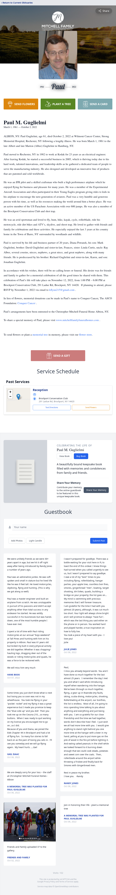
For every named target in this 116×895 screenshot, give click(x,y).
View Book (64, 456)
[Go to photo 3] (23, 838)
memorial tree (40, 334)
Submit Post (99, 540)
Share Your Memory (96, 490)
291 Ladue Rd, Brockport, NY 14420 (56, 401)
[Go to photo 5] (26, 838)
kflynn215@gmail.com (62, 290)
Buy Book (81, 456)
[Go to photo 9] (34, 838)
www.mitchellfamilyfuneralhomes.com (78, 320)
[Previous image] (6, 822)
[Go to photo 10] (36, 838)
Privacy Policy (49, 881)
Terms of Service (66, 881)
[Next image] (53, 822)
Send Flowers (91, 407)
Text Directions (51, 407)
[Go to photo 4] (25, 838)
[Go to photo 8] (32, 838)
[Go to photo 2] (21, 838)
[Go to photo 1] (19, 838)
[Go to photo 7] (30, 838)
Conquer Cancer (27, 303)
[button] (18, 397)
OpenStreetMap (61, 886)
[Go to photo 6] (28, 838)
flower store (85, 334)
